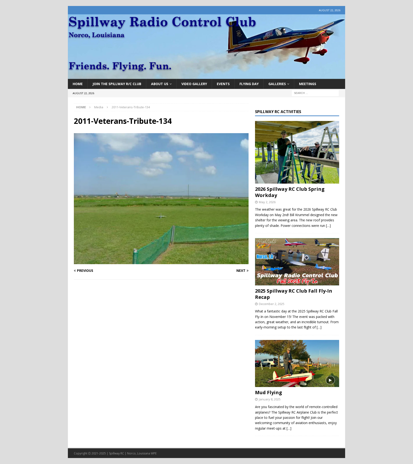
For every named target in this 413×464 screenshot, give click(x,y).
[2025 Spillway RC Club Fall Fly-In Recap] (297, 261)
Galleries (277, 84)
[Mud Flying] (297, 363)
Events (223, 84)
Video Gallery (194, 84)
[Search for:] (315, 93)
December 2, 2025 (271, 304)
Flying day (249, 84)
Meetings (307, 84)
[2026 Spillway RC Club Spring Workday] (297, 152)
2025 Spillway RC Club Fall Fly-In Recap (293, 294)
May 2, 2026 (267, 202)
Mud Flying (268, 392)
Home (78, 84)
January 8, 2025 (270, 399)
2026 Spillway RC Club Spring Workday (290, 192)
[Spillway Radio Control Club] (206, 76)
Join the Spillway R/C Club (116, 84)
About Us (159, 84)
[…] (328, 225)
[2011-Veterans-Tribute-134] (161, 261)
